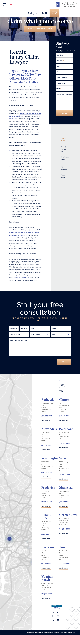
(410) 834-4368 (64, 563)
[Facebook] (53, 613)
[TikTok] (55, 623)
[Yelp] (53, 620)
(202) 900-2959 (64, 475)
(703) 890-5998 (64, 502)
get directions (46, 420)
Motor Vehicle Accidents (64, 167)
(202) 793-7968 (46, 416)
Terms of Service (63, 632)
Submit (64, 113)
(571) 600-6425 (46, 563)
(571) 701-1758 (46, 445)
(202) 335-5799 (46, 472)
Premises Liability (63, 176)
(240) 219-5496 (64, 529)
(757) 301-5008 (46, 594)
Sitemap (56, 632)
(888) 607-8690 (37, 13)
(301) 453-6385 (64, 416)
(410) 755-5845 (46, 534)
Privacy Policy (71, 632)
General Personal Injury (63, 149)
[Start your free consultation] (54, 13)
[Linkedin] (53, 616)
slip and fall (13, 119)
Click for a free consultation (40, 29)
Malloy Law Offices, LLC (21, 278)
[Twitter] (58, 613)
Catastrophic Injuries (65, 158)
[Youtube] (58, 620)
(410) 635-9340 (64, 443)
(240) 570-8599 (46, 502)
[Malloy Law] (66, 4)
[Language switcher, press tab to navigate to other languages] (11, 4)
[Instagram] (58, 616)
